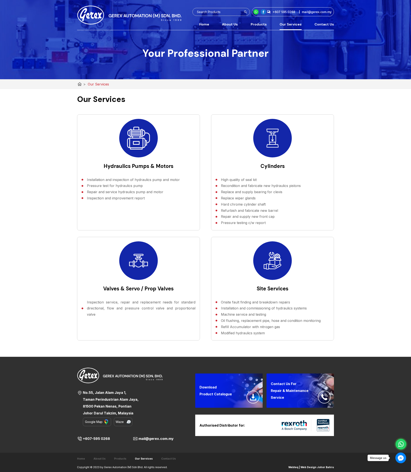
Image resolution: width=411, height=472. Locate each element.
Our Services (291, 24)
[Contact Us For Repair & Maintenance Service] (324, 397)
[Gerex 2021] (129, 15)
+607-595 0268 (96, 438)
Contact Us (324, 24)
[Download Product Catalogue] (253, 397)
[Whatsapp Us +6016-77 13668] (401, 444)
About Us (230, 24)
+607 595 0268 (284, 12)
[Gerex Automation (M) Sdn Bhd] (263, 12)
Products (259, 24)
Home (204, 24)
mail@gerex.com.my (156, 438)
